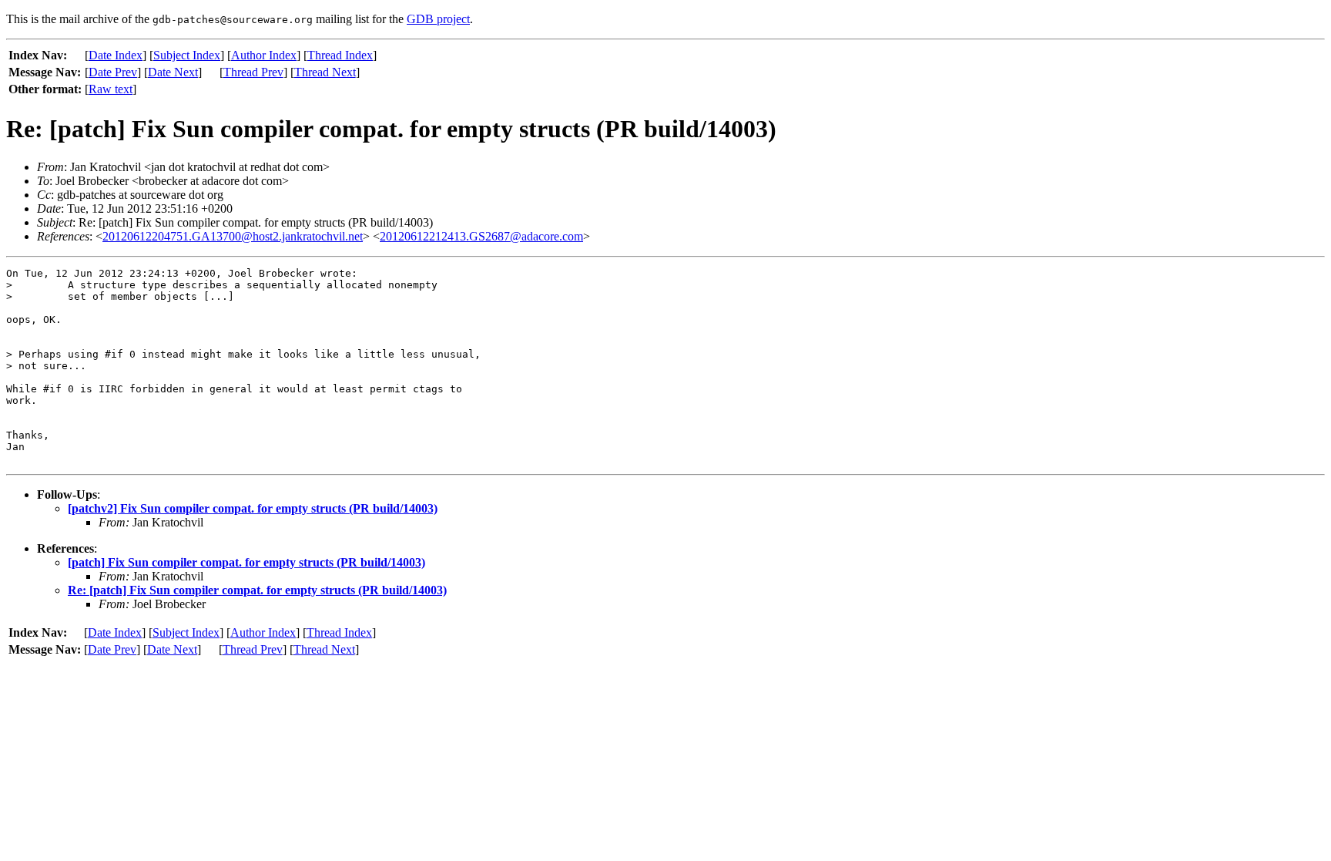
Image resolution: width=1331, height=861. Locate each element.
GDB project (438, 18)
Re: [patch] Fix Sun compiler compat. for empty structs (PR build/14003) (257, 590)
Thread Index (340, 55)
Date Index (115, 55)
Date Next (173, 72)
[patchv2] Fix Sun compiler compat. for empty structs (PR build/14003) (253, 508)
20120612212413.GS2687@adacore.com (481, 236)
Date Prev (113, 72)
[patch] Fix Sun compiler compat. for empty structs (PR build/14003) (246, 562)
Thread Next (325, 72)
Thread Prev (253, 72)
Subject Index (186, 55)
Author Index (264, 55)
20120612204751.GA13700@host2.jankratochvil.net (232, 236)
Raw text (110, 89)
